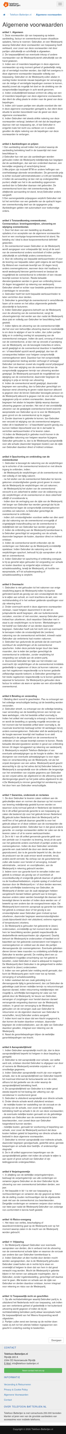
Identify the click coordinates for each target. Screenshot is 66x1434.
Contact (8, 1399)
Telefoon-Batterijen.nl (42, 1429)
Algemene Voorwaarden (16, 1394)
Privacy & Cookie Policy (16, 1389)
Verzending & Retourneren (17, 1384)
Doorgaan (56, 1340)
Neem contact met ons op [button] (33, 1370)
